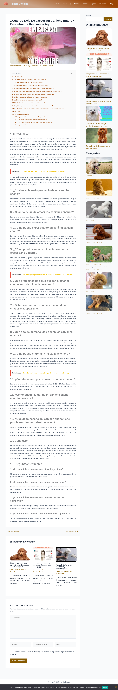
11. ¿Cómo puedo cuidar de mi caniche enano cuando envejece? (33, 106)
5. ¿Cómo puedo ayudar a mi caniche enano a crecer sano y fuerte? (34, 88)
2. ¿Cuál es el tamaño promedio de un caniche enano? (30, 79)
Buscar (88, 16)
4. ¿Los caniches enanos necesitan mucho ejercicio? (33, 125)
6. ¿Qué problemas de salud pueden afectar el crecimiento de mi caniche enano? (38, 91)
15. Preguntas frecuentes (21, 114)
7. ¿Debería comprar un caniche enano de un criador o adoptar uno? (34, 94)
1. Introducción (18, 76)
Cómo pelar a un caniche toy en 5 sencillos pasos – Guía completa (19, 565)
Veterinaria (103, 4)
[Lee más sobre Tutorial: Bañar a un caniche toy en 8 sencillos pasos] (66, 554)
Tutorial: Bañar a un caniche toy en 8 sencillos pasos (64, 567)
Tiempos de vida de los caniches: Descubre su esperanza (42, 565)
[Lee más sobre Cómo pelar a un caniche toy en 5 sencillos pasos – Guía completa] (19, 554)
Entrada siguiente (73, 531)
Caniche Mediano (100, 267)
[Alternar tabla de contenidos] (69, 73)
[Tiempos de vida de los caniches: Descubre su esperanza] (99, 62)
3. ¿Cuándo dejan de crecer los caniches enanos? (29, 82)
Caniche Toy (67, 4)
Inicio (58, 4)
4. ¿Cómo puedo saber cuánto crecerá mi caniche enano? (31, 85)
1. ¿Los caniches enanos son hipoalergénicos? (31, 117)
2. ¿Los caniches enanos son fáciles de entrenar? (32, 119)
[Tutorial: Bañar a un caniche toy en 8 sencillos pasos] (99, 88)
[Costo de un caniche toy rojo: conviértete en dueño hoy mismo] (99, 113)
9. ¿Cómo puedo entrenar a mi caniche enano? (28, 100)
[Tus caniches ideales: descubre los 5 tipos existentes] (99, 135)
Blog (111, 4)
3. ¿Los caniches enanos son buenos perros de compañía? (35, 122)
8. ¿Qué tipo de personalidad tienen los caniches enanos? (31, 97)
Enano (76, 4)
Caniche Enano (15, 66)
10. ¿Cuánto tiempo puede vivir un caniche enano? (29, 103)
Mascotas (34, 66)
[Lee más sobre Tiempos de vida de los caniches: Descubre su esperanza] (43, 554)
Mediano (85, 4)
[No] (116, 687)
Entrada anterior (12, 531)
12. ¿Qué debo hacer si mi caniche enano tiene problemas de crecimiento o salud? (39, 109)
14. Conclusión (18, 111)
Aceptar (105, 687)
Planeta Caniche (19, 3)
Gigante (93, 4)
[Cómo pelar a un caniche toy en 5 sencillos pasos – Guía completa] (99, 37)
